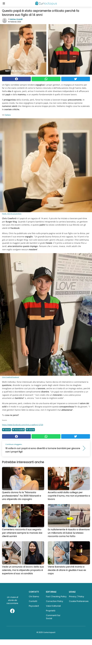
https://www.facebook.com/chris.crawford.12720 (22, 424)
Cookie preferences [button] (79, 601)
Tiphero (8, 115)
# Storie (30, 429)
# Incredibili (18, 429)
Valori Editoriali (53, 606)
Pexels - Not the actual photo (11, 214)
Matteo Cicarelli (16, 19)
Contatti (33, 601)
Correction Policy (54, 601)
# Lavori (6, 429)
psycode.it (34, 606)
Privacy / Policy (76, 596)
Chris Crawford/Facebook (10, 377)
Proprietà (50, 610)
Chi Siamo (34, 596)
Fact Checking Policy (56, 596)
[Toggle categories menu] (4, 3)
